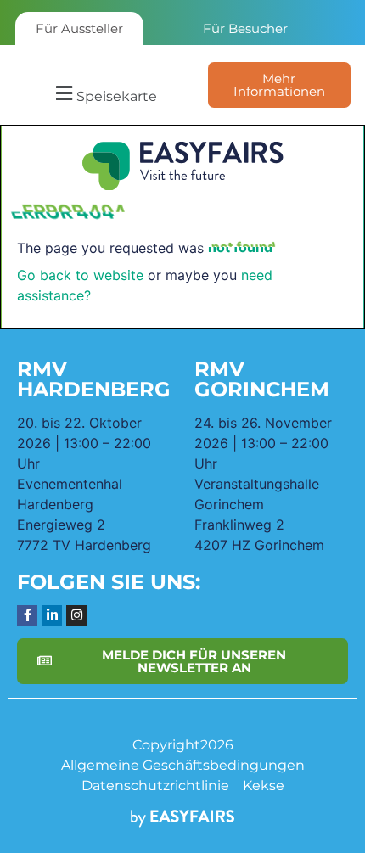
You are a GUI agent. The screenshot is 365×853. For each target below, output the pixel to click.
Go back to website (80, 275)
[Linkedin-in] (52, 615)
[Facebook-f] (27, 615)
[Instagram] (76, 615)
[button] (103, 93)
